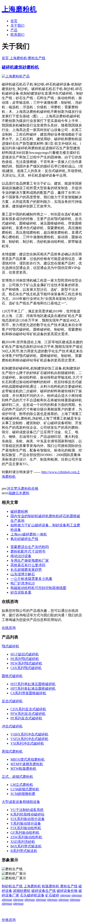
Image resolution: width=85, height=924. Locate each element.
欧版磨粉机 (50, 886)
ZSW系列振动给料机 (26, 837)
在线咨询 (9, 628)
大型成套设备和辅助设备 (21, 802)
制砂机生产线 (12, 886)
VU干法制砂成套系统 (27, 810)
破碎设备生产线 (43, 891)
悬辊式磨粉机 (12, 751)
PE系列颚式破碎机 (24, 659)
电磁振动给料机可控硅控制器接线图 (38, 588)
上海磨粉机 (32, 886)
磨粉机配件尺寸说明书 (27, 551)
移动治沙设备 (20, 556)
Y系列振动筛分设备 (25, 823)
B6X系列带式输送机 (26, 846)
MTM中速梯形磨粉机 (26, 764)
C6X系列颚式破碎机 (26, 668)
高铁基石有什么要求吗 (27, 565)
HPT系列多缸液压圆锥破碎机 (33, 688)
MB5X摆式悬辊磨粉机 (27, 759)
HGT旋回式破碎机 (24, 654)
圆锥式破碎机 (12, 676)
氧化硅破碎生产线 (24, 539)
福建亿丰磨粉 (18, 493)
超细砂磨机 (22, 891)
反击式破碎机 (12, 701)
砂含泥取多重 (20, 592)
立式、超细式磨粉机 (17, 776)
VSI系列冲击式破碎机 (27, 743)
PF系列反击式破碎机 (26, 718)
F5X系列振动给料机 (25, 828)
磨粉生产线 (36, 58)
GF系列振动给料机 (24, 832)
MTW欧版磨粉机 (23, 768)
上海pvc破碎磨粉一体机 (28, 534)
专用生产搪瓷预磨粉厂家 (29, 560)
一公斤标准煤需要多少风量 (31, 579)
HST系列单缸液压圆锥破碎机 (33, 684)
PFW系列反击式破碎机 (28, 714)
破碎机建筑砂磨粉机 (20, 67)
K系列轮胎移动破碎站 (27, 814)
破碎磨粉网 (19, 511)
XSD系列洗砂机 (22, 842)
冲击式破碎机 (12, 726)
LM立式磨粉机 (21, 784)
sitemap (65, 895)
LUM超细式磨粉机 (24, 789)
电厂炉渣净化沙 (22, 583)
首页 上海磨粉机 (14, 58)
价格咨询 (9, 920)
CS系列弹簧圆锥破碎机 (28, 693)
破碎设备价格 (67, 891)
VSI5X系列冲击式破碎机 (29, 739)
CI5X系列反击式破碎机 (28, 709)
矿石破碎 (52, 895)
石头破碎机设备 (32, 895)
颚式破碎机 (10, 646)
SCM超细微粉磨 (22, 794)
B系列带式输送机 (23, 851)
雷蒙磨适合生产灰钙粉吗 (29, 547)
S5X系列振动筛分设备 (27, 819)
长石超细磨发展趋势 (26, 569)
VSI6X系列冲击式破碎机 (29, 734)
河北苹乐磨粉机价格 (22, 488)
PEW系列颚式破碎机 (26, 663)
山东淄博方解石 (22, 574)
